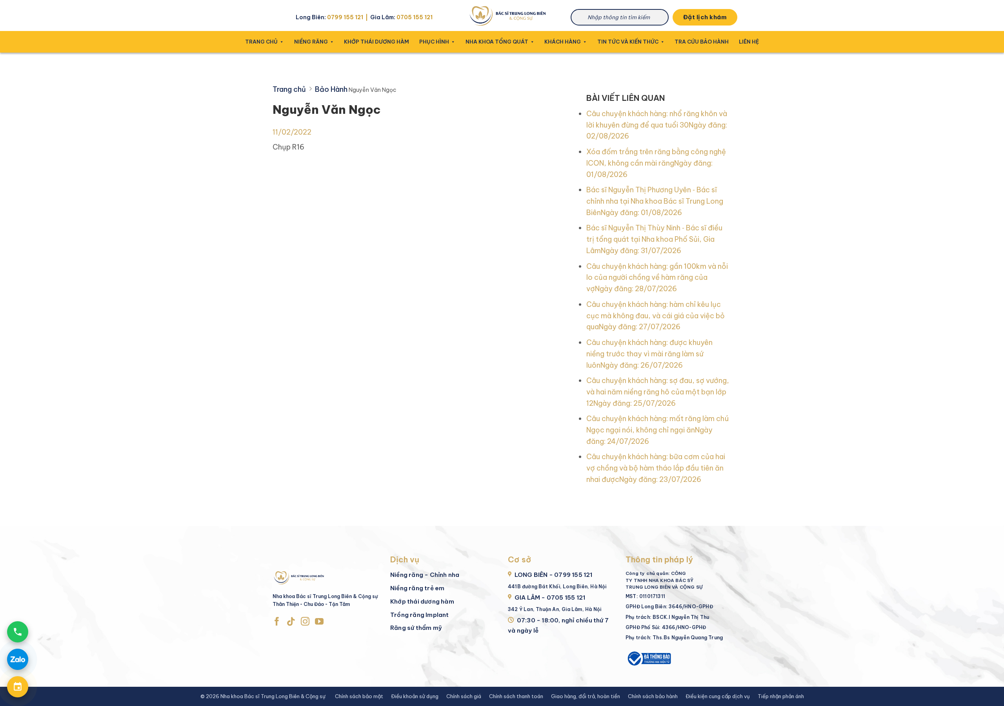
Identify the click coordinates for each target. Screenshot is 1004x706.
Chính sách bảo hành (653, 696)
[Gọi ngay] (17, 631)
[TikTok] (291, 622)
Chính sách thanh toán (516, 696)
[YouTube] (319, 622)
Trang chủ (261, 41)
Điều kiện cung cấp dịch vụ (718, 696)
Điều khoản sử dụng (414, 696)
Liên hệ (749, 41)
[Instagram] (305, 622)
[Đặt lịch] (17, 686)
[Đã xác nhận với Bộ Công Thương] (649, 657)
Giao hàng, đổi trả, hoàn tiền (585, 696)
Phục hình (434, 41)
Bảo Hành (331, 89)
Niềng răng (311, 41)
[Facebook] (277, 622)
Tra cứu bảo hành (702, 41)
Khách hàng (562, 41)
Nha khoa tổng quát (497, 41)
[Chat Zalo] (17, 659)
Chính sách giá (463, 696)
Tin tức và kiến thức (627, 41)
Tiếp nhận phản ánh (781, 696)
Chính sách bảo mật (359, 696)
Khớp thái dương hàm (376, 41)
